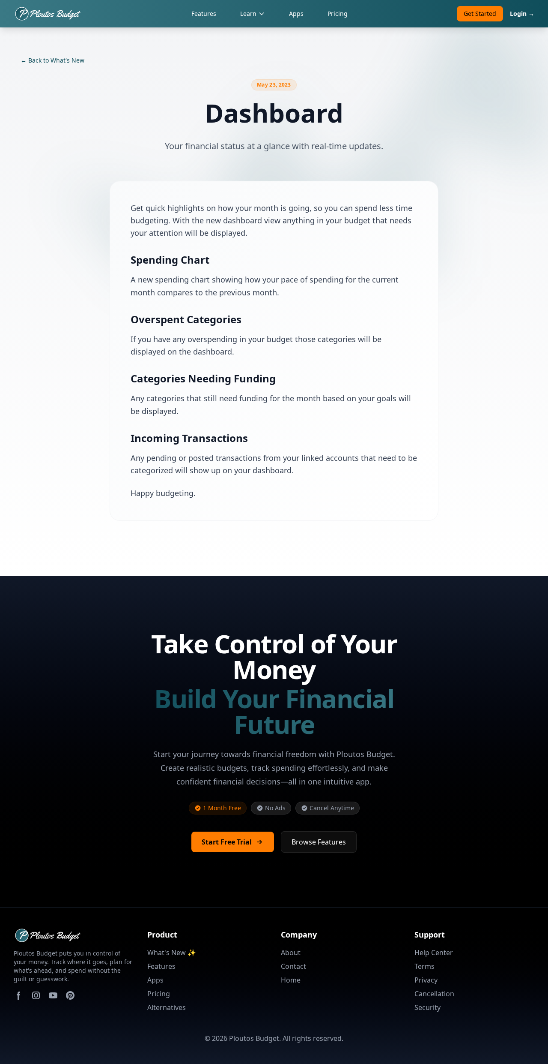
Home (291, 980)
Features (203, 13)
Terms (424, 966)
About (291, 952)
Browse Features (319, 842)
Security (427, 1007)
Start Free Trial (227, 842)
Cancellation (434, 993)
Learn (248, 13)
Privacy (426, 980)
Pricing (338, 13)
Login (522, 13)
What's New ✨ (171, 952)
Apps (296, 13)
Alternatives (166, 1007)
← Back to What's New (52, 60)
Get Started (480, 13)
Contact (293, 966)
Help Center (433, 952)
